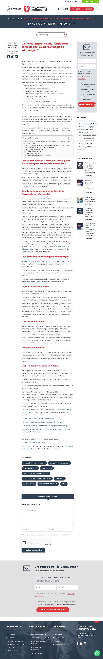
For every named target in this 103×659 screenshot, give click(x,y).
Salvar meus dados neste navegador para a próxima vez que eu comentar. (46, 535)
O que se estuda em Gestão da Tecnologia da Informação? (44, 422)
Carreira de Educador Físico (88, 124)
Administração (12, 638)
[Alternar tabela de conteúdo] (69, 138)
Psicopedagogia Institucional (36, 648)
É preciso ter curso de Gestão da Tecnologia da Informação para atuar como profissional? (47, 142)
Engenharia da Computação (34, 149)
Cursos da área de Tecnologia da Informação (39, 147)
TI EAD (64, 484)
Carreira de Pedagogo (86, 127)
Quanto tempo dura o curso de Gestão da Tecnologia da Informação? (47, 145)
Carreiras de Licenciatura (87, 138)
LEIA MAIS (88, 176)
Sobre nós (58, 634)
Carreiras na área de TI (86, 141)
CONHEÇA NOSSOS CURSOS (82, 9)
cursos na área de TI (30, 468)
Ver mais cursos (13, 651)
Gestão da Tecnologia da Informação (16, 646)
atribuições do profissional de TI (34, 463)
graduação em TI (29, 484)
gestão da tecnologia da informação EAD (37, 479)
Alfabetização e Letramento (40, 638)
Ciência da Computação (34, 151)
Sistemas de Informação (34, 153)
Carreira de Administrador (87, 121)
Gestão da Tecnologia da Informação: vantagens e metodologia (45, 426)
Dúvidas (57, 641)
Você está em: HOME (15, 19)
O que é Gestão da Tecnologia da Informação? (39, 419)
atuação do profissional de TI (59, 463)
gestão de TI (60, 479)
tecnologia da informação (48, 484)
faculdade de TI (47, 468)
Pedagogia (11, 634)
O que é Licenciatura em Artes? (33, 443)
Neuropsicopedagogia (39, 634)
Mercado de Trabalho (86, 144)
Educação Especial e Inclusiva (38, 642)
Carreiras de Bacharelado (87, 135)
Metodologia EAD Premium (87, 147)
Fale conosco (59, 638)
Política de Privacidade (62, 645)
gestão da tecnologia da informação (36, 473)
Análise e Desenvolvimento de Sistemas (38, 155)
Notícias (81, 150)
